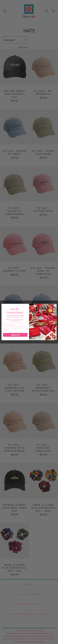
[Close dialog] (55, 305)
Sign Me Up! (15, 335)
